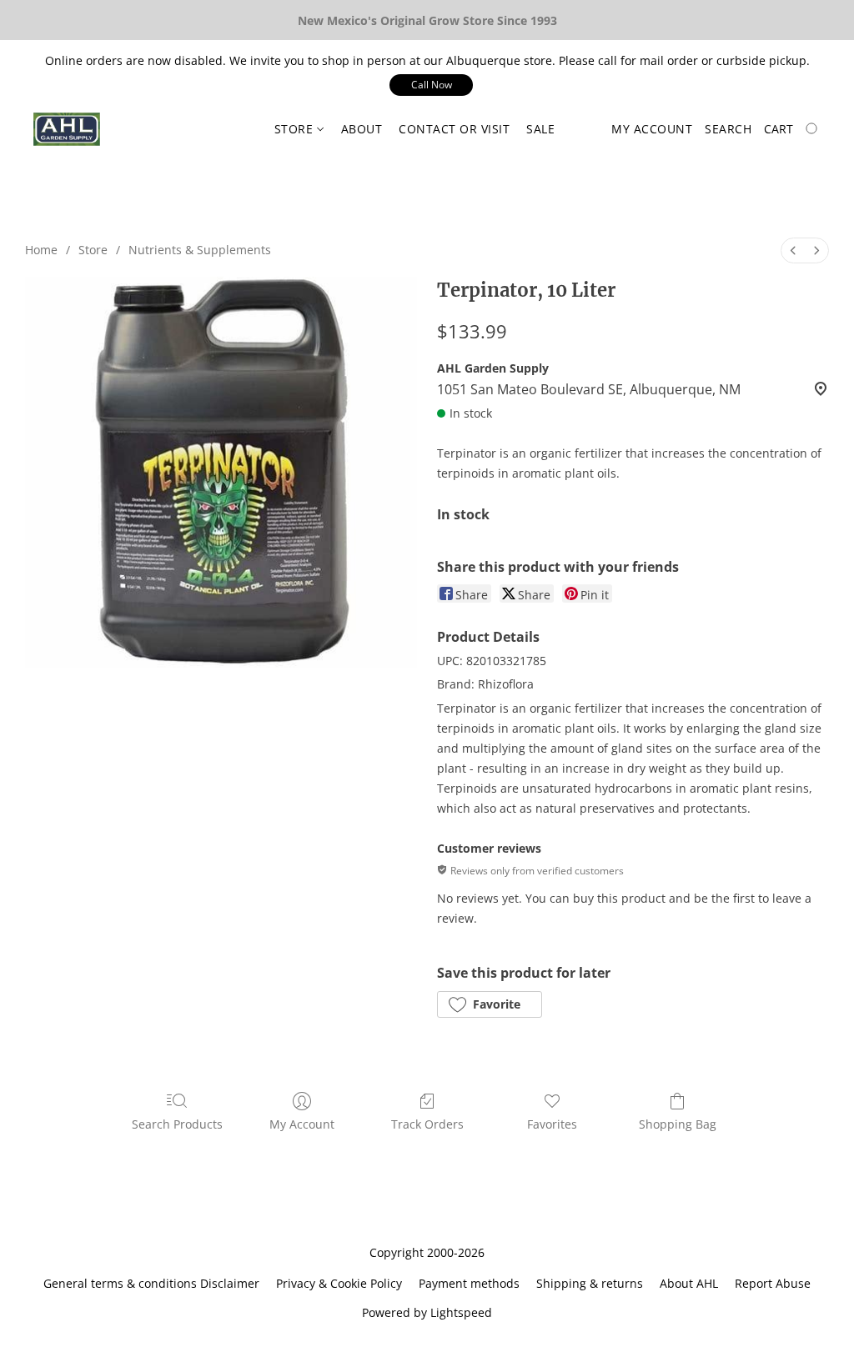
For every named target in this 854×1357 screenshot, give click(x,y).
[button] (431, 85)
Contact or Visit (454, 129)
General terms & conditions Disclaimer (151, 1283)
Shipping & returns (589, 1283)
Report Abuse (773, 1283)
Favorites (552, 1124)
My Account (301, 1124)
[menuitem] (793, 250)
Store (295, 129)
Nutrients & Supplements (199, 250)
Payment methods (469, 1283)
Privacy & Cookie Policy (339, 1283)
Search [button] (728, 129)
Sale (540, 129)
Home (41, 250)
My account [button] (651, 129)
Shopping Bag (677, 1124)
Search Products (177, 1124)
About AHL (689, 1283)
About (362, 129)
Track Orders (427, 1124)
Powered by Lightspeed (427, 1312)
